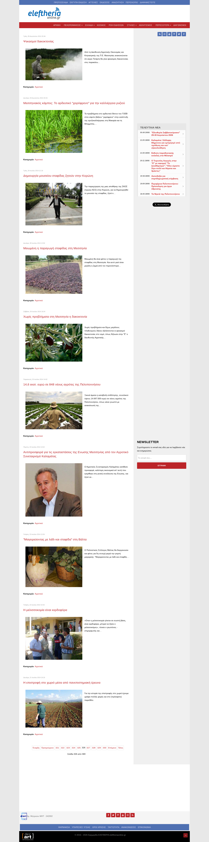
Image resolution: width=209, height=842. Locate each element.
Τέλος (120, 748)
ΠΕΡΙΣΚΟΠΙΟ (132, 2)
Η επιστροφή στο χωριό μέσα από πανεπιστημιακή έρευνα (61, 682)
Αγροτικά (39, 87)
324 (73, 748)
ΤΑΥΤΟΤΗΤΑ (113, 827)
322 (62, 748)
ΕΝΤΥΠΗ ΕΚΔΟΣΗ (78, 2)
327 (88, 748)
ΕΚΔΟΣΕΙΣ (105, 2)
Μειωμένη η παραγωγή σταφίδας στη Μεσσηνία (55, 248)
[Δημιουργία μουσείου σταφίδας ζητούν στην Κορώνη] (53, 204)
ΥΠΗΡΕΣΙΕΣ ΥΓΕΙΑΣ (81, 827)
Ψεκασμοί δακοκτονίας (38, 41)
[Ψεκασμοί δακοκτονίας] (53, 64)
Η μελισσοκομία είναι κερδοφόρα (45, 610)
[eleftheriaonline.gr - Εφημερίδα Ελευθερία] (45, 13)
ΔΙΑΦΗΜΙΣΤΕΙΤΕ (147, 2)
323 (68, 748)
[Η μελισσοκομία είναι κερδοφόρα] (53, 638)
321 (57, 748)
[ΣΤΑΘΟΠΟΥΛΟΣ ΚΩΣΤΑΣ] (27, 836)
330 (104, 748)
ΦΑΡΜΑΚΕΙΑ (64, 827)
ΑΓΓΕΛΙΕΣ (93, 2)
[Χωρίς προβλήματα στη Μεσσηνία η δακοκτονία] (53, 342)
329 (99, 748)
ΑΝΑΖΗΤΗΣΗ (118, 2)
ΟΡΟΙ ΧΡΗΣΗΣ (99, 827)
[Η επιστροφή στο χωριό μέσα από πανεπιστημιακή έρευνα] (53, 708)
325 (79, 748)
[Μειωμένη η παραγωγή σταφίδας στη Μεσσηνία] (53, 274)
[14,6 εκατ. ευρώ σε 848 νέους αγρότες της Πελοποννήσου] (53, 410)
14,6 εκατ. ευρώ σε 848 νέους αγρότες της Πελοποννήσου (61, 384)
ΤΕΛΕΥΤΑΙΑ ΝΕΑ (150, 127)
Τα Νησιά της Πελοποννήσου (165, 194)
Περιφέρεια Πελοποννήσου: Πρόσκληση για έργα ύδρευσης (164, 186)
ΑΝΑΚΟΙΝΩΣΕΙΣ (128, 827)
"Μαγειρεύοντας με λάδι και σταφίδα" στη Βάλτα (55, 539)
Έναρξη (36, 748)
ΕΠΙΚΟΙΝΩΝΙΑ (144, 827)
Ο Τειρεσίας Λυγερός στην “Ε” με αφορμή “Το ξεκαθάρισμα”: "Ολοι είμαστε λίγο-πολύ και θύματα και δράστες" (165, 166)
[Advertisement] (161, 276)
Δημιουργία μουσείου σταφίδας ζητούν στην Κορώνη (58, 175)
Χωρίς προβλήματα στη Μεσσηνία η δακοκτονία (55, 316)
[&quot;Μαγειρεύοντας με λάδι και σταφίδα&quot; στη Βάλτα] (53, 566)
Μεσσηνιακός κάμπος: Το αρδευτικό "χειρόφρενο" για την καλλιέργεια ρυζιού (74, 103)
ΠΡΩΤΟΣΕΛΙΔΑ (61, 2)
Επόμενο (112, 748)
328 (93, 748)
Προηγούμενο (47, 748)
